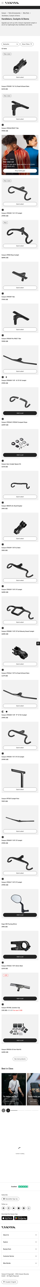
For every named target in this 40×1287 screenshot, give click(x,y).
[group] (20, 1092)
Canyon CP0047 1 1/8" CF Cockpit (12, 882)
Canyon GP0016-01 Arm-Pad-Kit (11, 1049)
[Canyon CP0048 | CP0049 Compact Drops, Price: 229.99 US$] (20, 402)
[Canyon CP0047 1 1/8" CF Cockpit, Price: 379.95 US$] (20, 862)
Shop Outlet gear (20, 171)
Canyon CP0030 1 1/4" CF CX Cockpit (13, 757)
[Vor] (8, 1110)
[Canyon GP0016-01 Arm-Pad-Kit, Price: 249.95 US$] (20, 1029)
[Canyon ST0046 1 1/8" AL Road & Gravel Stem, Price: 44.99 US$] (20, 653)
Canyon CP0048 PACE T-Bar (10, 128)
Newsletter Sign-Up (11, 1199)
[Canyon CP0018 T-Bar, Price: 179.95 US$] (20, 276)
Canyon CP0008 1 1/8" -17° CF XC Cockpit (14, 715)
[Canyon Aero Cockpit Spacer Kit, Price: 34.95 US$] (20, 443)
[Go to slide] (21, 1110)
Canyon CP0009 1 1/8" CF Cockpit (12, 840)
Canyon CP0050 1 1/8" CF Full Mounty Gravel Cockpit (18, 631)
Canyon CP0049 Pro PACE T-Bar (11, 338)
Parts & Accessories (14, 13)
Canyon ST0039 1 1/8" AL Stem (11, 548)
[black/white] (6, 377)
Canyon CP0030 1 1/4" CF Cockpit (12, 213)
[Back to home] (12, 3)
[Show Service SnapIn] (38, 643)
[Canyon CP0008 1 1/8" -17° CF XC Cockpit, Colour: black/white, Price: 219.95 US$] (20, 694)
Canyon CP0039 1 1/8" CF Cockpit (12, 589)
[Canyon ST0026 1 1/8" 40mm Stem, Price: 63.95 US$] (20, 945)
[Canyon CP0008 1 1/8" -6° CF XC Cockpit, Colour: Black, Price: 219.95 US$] (20, 360)
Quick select (20, 77)
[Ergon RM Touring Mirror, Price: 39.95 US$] (20, 903)
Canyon (4, 13)
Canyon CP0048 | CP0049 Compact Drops (14, 422)
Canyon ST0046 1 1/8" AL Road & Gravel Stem (15, 673)
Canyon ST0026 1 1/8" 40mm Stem (12, 966)
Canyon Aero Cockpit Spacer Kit (11, 464)
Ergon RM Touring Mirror (9, 924)
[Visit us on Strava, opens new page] (19, 1208)
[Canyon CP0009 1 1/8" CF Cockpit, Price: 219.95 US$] (20, 820)
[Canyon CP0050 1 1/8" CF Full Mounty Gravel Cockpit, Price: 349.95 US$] (20, 611)
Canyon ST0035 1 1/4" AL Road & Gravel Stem (15, 86)
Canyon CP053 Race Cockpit (10, 255)
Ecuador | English (10, 1282)
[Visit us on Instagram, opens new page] (8, 1208)
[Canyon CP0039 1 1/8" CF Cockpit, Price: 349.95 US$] (20, 569)
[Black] (6, 711)
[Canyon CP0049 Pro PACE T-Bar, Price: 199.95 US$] (20, 318)
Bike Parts (26, 13)
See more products (20, 1059)
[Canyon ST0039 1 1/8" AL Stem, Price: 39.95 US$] (20, 527)
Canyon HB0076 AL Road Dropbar (12, 506)
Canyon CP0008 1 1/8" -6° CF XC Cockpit (14, 380)
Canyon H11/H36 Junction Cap (11, 1008)
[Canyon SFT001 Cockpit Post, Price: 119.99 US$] (20, 778)
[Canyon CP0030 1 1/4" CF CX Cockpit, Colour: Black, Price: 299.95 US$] (20, 736)
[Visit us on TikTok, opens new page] (24, 1208)
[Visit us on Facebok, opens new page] (3, 1208)
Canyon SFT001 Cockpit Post (10, 798)
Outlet (12, 159)
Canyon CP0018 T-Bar (8, 297)
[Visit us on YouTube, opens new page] (14, 1208)
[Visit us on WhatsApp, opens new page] (29, 1208)
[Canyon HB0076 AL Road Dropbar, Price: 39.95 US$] (20, 485)
